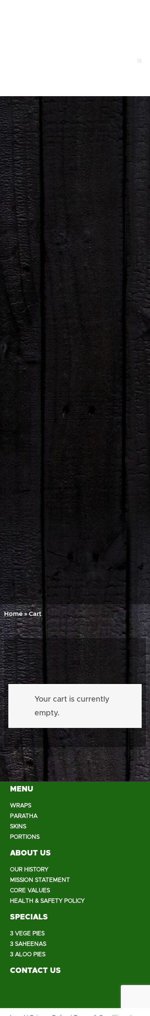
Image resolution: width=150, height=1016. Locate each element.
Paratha (24, 816)
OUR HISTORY (29, 870)
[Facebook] (20, 993)
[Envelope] (66, 993)
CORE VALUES (30, 890)
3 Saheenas (28, 944)
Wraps (20, 806)
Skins (18, 827)
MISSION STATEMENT (40, 880)
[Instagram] (43, 993)
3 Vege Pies (27, 934)
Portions (25, 837)
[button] (139, 61)
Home (13, 614)
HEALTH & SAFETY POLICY (47, 901)
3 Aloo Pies (27, 954)
